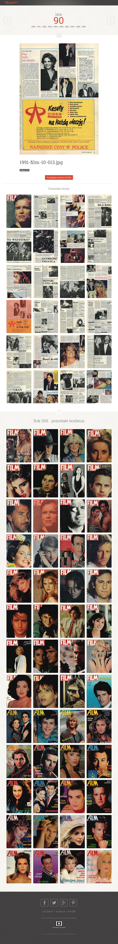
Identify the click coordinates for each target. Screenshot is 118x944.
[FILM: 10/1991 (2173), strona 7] (72, 246)
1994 (55, 26)
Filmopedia (13, 3)
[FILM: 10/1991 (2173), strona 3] (72, 211)
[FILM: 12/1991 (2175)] (99, 516)
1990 (33, 26)
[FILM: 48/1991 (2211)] (99, 831)
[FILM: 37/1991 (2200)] (18, 761)
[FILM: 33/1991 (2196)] (18, 726)
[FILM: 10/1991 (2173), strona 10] (45, 281)
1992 (44, 26)
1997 (72, 26)
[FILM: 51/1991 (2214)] (72, 866)
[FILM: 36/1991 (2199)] (99, 726)
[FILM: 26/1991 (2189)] (45, 656)
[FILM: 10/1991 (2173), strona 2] (45, 211)
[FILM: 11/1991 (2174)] (72, 516)
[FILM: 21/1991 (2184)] (18, 621)
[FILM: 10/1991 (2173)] (45, 516)
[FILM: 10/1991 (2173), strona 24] (99, 386)
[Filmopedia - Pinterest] (73, 903)
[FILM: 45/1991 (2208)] (18, 831)
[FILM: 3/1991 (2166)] (72, 445)
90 (58, 20)
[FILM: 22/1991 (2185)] (45, 621)
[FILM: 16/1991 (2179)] (99, 551)
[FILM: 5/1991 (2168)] (18, 480)
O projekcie (47, 911)
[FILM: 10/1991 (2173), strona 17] (18, 351)
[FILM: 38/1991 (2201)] (45, 761)
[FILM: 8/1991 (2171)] (99, 480)
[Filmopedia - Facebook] (44, 903)
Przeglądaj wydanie (59, 177)
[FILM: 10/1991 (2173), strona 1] (18, 211)
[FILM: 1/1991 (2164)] (18, 445)
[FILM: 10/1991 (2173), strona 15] (72, 316)
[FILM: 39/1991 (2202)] (72, 761)
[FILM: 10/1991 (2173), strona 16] (99, 316)
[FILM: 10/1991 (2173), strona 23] (72, 386)
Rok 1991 (41, 420)
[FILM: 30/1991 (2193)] (45, 691)
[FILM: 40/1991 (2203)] (99, 761)
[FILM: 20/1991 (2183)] (99, 586)
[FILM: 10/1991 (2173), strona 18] (45, 351)
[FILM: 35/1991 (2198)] (72, 726)
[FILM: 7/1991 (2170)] (72, 480)
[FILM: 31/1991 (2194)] (72, 691)
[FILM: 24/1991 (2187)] (99, 621)
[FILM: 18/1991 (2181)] (45, 586)
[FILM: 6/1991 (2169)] (45, 480)
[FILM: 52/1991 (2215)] (99, 866)
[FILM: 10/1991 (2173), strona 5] (18, 246)
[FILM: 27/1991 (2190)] (72, 656)
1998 (78, 26)
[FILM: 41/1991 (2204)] (18, 796)
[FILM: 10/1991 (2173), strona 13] (18, 316)
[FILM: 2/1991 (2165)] (45, 445)
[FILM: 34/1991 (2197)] (45, 726)
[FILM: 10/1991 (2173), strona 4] (99, 211)
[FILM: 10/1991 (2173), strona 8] (99, 246)
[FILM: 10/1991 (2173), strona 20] (99, 351)
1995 (61, 26)
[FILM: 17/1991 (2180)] (18, 586)
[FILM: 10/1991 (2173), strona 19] (72, 351)
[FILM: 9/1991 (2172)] (18, 516)
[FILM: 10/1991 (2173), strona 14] (45, 316)
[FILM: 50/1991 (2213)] (45, 866)
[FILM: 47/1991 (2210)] (72, 831)
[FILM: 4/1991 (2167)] (99, 445)
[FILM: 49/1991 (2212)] (18, 866)
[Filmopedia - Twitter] (54, 903)
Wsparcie (60, 911)
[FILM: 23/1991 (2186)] (72, 621)
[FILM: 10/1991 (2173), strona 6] (45, 246)
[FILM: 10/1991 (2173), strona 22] (45, 386)
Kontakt (72, 911)
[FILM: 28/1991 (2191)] (99, 656)
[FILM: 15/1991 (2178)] (72, 551)
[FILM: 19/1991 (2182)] (72, 586)
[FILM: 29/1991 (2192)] (18, 691)
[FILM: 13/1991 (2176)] (18, 551)
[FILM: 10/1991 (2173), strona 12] (99, 281)
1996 (67, 26)
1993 (50, 26)
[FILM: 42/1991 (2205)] (45, 796)
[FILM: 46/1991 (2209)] (45, 831)
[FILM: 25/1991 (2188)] (18, 656)
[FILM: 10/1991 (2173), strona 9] (18, 281)
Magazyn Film (24, 170)
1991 (38, 26)
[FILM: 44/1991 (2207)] (99, 796)
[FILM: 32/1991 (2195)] (99, 691)
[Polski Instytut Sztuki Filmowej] (59, 924)
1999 (84, 26)
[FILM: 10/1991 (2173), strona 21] (18, 386)
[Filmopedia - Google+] (63, 903)
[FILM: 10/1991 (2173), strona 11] (72, 281)
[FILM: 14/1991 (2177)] (45, 551)
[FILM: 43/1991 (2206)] (72, 796)
